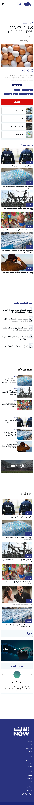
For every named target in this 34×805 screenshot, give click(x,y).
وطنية (24, 23)
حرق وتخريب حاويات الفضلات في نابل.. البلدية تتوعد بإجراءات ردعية (18, 319)
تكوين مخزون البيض (27, 90)
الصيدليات (19, 134)
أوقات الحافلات (17, 110)
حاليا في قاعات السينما (17, 649)
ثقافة (30, 751)
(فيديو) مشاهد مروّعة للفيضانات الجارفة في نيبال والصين (17, 337)
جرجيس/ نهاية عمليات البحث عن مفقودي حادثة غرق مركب (18, 273)
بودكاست (29, 778)
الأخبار (31, 23)
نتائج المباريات (17, 466)
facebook (30, 794)
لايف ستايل (29, 760)
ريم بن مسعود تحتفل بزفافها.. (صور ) (21, 604)
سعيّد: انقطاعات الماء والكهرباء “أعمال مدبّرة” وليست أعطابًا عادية (17, 310)
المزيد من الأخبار (24, 370)
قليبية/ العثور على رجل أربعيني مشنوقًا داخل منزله (17, 346)
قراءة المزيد (17, 85)
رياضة (30, 756)
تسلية (30, 775)
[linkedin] (23, 71)
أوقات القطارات (17, 118)
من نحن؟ (29, 787)
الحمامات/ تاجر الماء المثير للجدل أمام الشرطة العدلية (17, 230)
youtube (26, 794)
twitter (22, 794)
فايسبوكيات (28, 782)
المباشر (30, 772)
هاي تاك (29, 763)
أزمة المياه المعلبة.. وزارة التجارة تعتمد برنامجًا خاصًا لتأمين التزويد (17, 328)
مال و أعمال (28, 748)
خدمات (30, 766)
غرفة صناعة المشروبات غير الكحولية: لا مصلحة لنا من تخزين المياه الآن (17, 251)
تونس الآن (17, 90)
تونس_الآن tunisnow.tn (26, 94)
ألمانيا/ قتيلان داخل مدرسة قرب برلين (22, 166)
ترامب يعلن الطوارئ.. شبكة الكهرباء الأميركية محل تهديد (18, 209)
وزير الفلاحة (8, 94)
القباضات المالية (17, 126)
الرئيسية (29, 741)
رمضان (15, 94)
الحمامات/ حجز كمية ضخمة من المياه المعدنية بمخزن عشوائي (17, 187)
